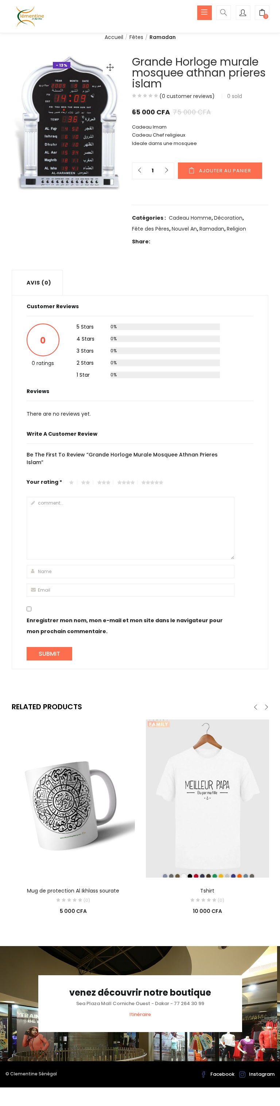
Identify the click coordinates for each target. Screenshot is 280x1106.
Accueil (114, 37)
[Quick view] (58, 867)
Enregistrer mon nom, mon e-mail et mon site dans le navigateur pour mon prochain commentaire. (125, 626)
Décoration (228, 217)
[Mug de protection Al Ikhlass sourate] (73, 798)
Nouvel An (184, 228)
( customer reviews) (187, 96)
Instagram (262, 1074)
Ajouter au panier (225, 170)
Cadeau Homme (190, 217)
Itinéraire (140, 1014)
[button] (262, 13)
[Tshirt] (207, 798)
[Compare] (73, 867)
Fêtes (136, 37)
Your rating (44, 482)
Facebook (222, 1074)
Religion (236, 228)
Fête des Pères (150, 228)
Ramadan (162, 37)
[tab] (37, 282)
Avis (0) (39, 282)
